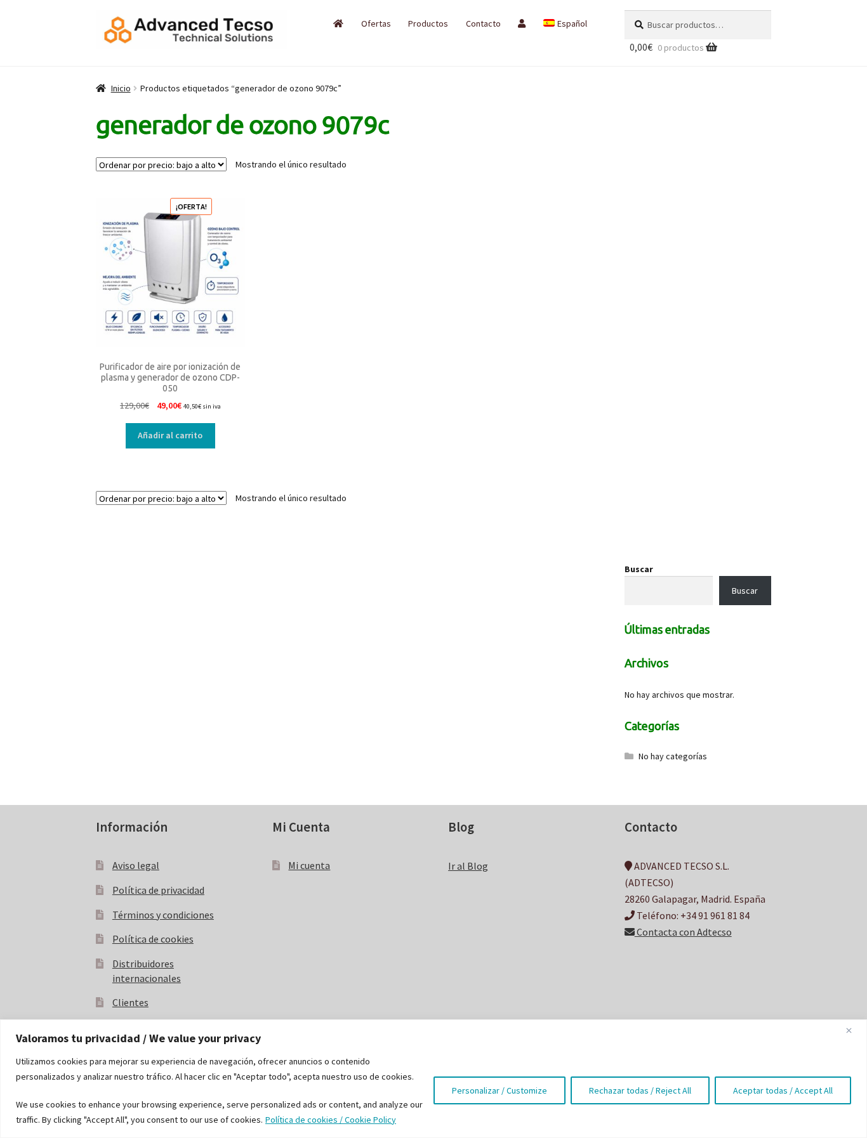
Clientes (130, 1002)
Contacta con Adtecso (683, 931)
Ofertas (376, 23)
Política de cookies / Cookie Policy (330, 1119)
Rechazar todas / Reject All (640, 1090)
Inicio (121, 88)
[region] (433, 1078)
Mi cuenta (309, 865)
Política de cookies (153, 938)
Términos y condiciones (163, 914)
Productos (428, 23)
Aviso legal (135, 865)
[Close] (853, 1030)
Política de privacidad (158, 890)
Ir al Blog (468, 866)
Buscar (639, 569)
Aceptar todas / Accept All (783, 1090)
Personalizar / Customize (499, 1090)
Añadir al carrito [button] (170, 435)
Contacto (483, 23)
